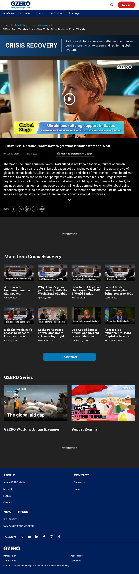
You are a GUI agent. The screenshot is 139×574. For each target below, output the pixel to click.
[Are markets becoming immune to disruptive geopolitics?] (19, 272)
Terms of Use (9, 561)
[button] (126, 5)
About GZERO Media (14, 482)
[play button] (69, 99)
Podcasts (40, 13)
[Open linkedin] (36, 536)
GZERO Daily (10, 519)
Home (6, 25)
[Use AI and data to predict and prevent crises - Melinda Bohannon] (86, 315)
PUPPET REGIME (56, 13)
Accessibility (77, 556)
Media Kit (8, 489)
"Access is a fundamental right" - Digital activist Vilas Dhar (120, 334)
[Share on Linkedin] (28, 209)
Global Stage (74, 13)
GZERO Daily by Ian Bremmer (18, 525)
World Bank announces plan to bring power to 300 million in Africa (118, 292)
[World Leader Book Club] (103, 403)
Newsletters (8, 13)
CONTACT (81, 475)
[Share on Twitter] (21, 209)
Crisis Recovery (41, 25)
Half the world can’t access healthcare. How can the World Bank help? (18, 334)
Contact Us (80, 482)
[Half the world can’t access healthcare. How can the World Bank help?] (19, 315)
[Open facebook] (44, 536)
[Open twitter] (21, 536)
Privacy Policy (9, 556)
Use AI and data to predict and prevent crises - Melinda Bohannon (85, 334)
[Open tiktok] (59, 536)
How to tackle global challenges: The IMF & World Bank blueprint (86, 292)
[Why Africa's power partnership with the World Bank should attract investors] (52, 272)
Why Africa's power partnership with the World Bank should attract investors (52, 292)
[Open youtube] (29, 536)
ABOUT (9, 475)
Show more (69, 357)
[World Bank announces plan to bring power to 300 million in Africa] (120, 272)
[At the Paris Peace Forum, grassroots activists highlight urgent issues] (52, 315)
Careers (7, 502)
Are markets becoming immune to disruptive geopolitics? (18, 292)
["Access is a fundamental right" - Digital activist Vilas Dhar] (120, 315)
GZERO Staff (12, 153)
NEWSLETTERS (15, 512)
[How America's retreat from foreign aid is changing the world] (35, 403)
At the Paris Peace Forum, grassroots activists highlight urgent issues (51, 334)
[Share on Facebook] (13, 209)
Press (77, 489)
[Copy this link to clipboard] (35, 209)
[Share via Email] (42, 209)
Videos (28, 13)
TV (19, 13)
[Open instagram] (51, 536)
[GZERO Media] (60, 4)
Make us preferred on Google (77, 153)
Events (7, 496)
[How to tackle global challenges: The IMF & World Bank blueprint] (86, 272)
